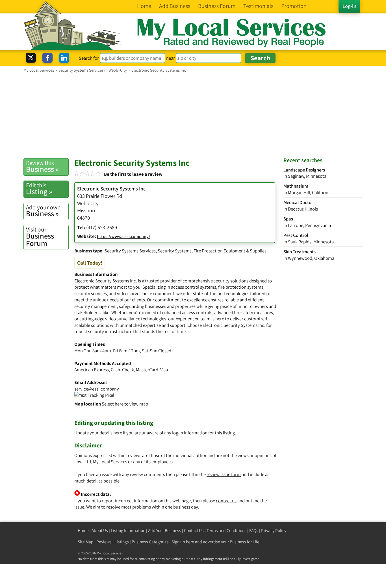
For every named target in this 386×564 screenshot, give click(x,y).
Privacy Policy (273, 530)
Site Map (86, 541)
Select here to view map (125, 404)
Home (83, 530)
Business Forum (40, 236)
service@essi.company (96, 389)
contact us (226, 500)
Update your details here (98, 433)
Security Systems (175, 251)
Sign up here (183, 541)
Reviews (104, 541)
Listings (121, 541)
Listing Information (128, 530)
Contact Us (194, 530)
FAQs (253, 530)
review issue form (224, 474)
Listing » (39, 188)
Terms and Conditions (226, 530)
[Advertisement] (193, 115)
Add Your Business (164, 530)
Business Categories (150, 541)
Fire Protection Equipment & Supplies (230, 251)
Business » (42, 166)
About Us (100, 530)
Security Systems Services (130, 251)
